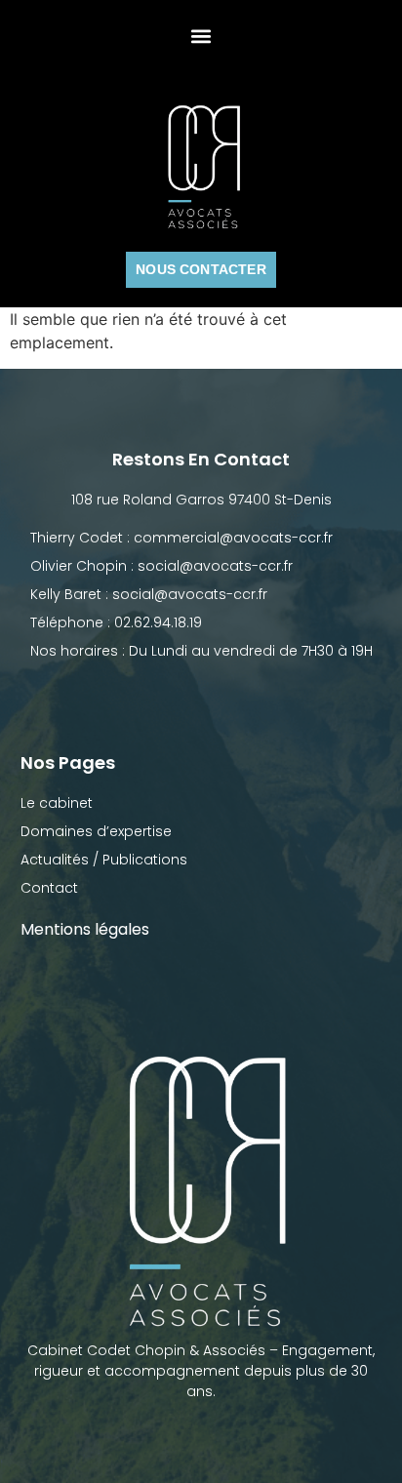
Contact (49, 888)
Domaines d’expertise (96, 831)
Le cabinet (56, 803)
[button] (200, 36)
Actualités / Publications (103, 859)
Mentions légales (86, 929)
